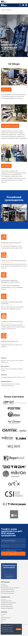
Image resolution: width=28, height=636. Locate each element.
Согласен (18, 629)
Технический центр (5, 617)
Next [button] (27, 213)
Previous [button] (0, 213)
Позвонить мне (13, 553)
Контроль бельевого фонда (7, 591)
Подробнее (9, 576)
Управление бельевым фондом (8, 602)
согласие (8, 549)
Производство (4, 586)
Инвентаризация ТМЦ (6, 600)
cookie (9, 625)
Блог (2, 621)
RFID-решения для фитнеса (7, 593)
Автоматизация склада (6, 604)
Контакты (3, 619)
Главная (3, 9)
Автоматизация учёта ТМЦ (7, 589)
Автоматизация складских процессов (10, 587)
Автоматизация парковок (7, 606)
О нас (2, 615)
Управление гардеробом (7, 608)
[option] (14, 212)
